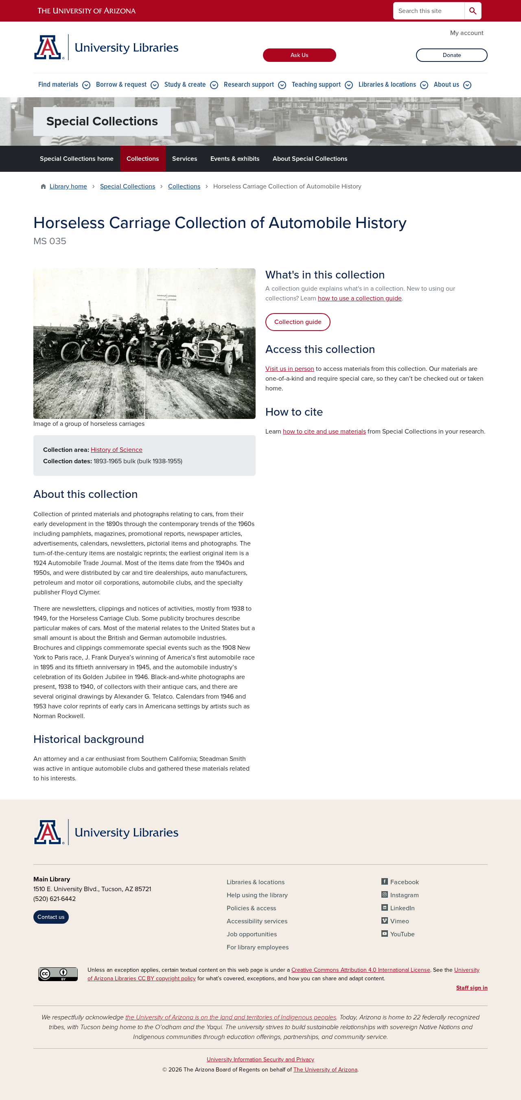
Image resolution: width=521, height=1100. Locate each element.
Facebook (404, 882)
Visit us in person (289, 369)
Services (184, 159)
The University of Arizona (325, 1069)
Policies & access (251, 908)
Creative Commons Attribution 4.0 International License (360, 969)
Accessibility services (257, 921)
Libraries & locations (387, 85)
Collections (143, 159)
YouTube (402, 934)
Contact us (51, 917)
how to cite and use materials (324, 431)
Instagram (404, 895)
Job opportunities (252, 934)
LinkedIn (402, 908)
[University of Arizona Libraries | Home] (105, 47)
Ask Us (300, 55)
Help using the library (257, 895)
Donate (452, 55)
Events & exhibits (235, 159)
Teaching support (316, 85)
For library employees (258, 947)
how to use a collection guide (360, 298)
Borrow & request (121, 85)
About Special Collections (310, 159)
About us (446, 85)
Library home (68, 186)
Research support (249, 85)
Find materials (58, 85)
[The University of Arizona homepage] (87, 11)
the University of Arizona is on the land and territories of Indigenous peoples (230, 1017)
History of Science (116, 450)
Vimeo (399, 921)
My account (467, 33)
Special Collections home (77, 159)
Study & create (185, 85)
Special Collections (127, 186)
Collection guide (298, 322)
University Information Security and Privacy (260, 1059)
